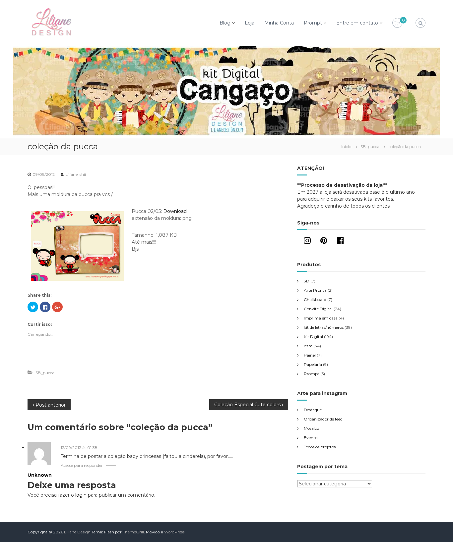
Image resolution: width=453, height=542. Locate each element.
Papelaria (313, 364)
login (81, 495)
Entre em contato (357, 23)
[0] (397, 23)
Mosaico (311, 428)
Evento (310, 437)
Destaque (313, 409)
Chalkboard (315, 299)
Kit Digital (313, 336)
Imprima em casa (321, 318)
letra (308, 345)
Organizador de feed (323, 419)
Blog (225, 23)
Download (175, 211)
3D (306, 280)
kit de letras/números (324, 327)
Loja (249, 23)
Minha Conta (279, 23)
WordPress (174, 531)
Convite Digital (318, 308)
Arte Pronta (315, 290)
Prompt (313, 23)
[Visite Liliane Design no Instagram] (307, 241)
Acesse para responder (82, 465)
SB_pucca (369, 146)
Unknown (40, 475)
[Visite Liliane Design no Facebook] (340, 241)
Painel (310, 355)
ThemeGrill (133, 531)
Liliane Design (77, 531)
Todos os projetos (320, 446)
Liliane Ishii (75, 174)
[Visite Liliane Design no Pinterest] (323, 241)
